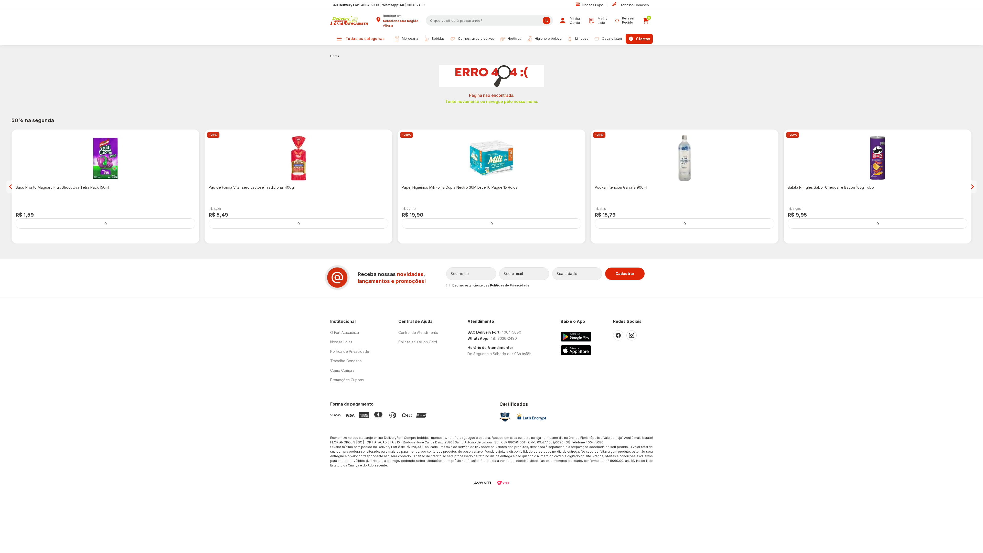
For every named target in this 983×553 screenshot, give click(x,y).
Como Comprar (343, 370)
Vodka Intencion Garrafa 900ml (621, 187)
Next (972, 186)
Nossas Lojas (593, 5)
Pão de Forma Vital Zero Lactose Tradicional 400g (251, 187)
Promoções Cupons (347, 380)
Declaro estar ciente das (491, 285)
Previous (10, 186)
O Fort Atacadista (344, 332)
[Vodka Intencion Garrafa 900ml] (684, 158)
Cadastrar (624, 273)
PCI (504, 417)
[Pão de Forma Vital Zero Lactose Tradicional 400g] (298, 158)
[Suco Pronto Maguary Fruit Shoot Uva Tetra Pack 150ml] (105, 158)
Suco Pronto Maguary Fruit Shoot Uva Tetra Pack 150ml (62, 187)
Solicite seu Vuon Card (417, 342)
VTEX (503, 483)
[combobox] (402, 21)
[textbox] (489, 20)
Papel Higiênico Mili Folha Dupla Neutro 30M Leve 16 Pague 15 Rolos (459, 187)
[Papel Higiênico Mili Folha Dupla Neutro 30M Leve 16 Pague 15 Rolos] (491, 158)
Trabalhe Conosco (634, 5)
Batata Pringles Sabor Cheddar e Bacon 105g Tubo (831, 187)
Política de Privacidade (349, 351)
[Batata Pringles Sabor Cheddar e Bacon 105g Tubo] (877, 158)
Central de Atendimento (418, 332)
